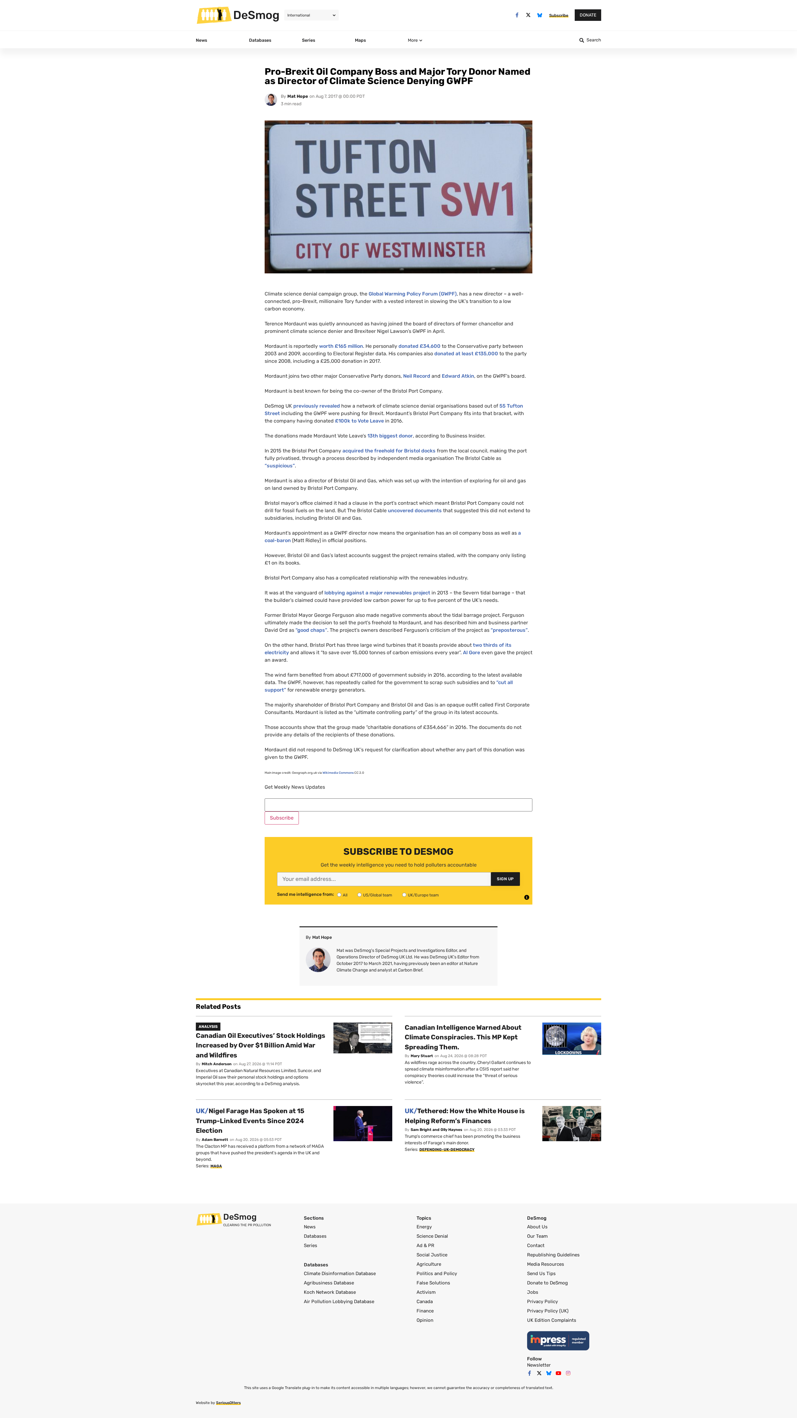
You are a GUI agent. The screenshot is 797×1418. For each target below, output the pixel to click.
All (345, 895)
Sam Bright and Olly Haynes (436, 1129)
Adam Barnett (215, 1139)
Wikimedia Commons (338, 773)
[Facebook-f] (517, 15)
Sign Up (505, 879)
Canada (425, 1301)
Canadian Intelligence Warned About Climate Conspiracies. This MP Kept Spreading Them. (463, 1037)
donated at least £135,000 (466, 354)
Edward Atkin (458, 376)
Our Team (537, 1236)
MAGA (216, 1166)
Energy (424, 1227)
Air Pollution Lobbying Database (339, 1301)
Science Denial (432, 1236)
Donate (588, 15)
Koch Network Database (330, 1292)
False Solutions (433, 1283)
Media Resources (545, 1264)
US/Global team (377, 895)
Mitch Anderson (217, 1064)
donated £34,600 (419, 346)
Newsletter (539, 1365)
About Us (537, 1227)
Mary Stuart (422, 1056)
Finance (425, 1311)
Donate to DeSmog (547, 1283)
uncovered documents (415, 510)
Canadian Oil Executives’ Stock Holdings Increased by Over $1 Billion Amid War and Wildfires (260, 1045)
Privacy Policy (542, 1301)
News (310, 1227)
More (413, 40)
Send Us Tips (541, 1273)
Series (310, 1245)
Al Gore (471, 652)
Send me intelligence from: (305, 894)
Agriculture (429, 1264)
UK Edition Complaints (551, 1320)
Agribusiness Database (329, 1283)
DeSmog (256, 15)
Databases (315, 1236)
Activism (426, 1292)
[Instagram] (568, 1373)
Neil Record (416, 376)
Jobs (532, 1292)
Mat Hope (297, 96)
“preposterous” (509, 630)
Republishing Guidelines (553, 1255)
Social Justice (432, 1255)
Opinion (425, 1320)
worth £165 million (341, 346)
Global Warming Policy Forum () (413, 294)
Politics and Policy (437, 1273)
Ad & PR (425, 1245)
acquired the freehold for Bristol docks (389, 451)
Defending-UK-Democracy (446, 1149)
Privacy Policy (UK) (547, 1311)
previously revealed (316, 406)
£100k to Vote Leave (359, 421)
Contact (536, 1245)
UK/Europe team (423, 895)
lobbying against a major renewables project (377, 593)
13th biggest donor (390, 436)
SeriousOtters (228, 1403)
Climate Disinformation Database (340, 1273)
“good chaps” (311, 630)
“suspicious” (280, 466)
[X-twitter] (528, 15)
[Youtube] (558, 1373)
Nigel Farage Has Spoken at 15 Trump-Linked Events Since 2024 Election (250, 1120)
